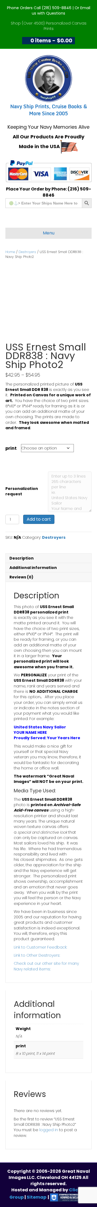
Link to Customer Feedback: (40, 947)
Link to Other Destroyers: (37, 955)
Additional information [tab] (33, 567)
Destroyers (27, 251)
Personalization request (21, 491)
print (11, 448)
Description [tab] (21, 558)
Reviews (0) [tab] (21, 577)
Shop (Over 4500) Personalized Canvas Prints (48, 26)
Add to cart (39, 519)
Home (10, 251)
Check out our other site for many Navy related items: (46, 966)
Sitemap (36, 1197)
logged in (48, 1130)
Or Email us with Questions (61, 10)
